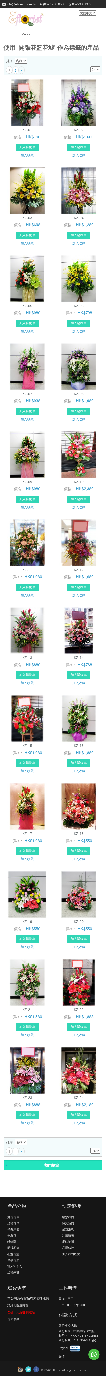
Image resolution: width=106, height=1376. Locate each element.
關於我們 (68, 1223)
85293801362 (81, 4)
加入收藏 (27, 155)
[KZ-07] (27, 366)
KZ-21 (27, 1010)
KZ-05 (27, 306)
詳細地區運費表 (17, 1305)
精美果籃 (13, 1229)
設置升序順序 (31, 61)
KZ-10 (79, 482)
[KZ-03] (27, 190)
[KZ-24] (78, 1070)
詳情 (62, 1356)
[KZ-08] (78, 366)
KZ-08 (79, 394)
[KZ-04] (78, 190)
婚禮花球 (13, 1223)
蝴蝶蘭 (11, 1241)
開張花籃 (13, 1248)
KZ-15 (27, 746)
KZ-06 (79, 306)
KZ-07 (27, 394)
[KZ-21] (27, 982)
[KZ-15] (27, 718)
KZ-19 (27, 922)
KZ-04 (79, 218)
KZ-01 (27, 130)
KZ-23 (27, 1098)
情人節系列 (14, 1266)
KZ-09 (27, 482)
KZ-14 (79, 658)
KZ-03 (27, 218)
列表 (96, 61)
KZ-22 (79, 1010)
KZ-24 (79, 1098)
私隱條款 (68, 1248)
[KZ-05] (27, 278)
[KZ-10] (78, 454)
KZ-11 (27, 570)
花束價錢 (13, 1319)
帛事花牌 (13, 1260)
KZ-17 (27, 834)
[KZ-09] (27, 454)
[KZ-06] (78, 278)
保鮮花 (11, 1235)
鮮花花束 (13, 1217)
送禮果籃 (13, 1272)
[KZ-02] (78, 102)
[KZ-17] (27, 806)
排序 (9, 61)
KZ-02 (79, 130)
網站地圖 (68, 1241)
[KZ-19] (27, 894)
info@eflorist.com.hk (21, 4)
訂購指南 (68, 1235)
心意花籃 (13, 1254)
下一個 (21, 70)
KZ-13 (27, 658)
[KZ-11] (27, 542)
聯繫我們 (68, 1217)
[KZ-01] (27, 102)
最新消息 (68, 1229)
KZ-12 (79, 570)
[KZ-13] (27, 630)
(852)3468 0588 (53, 4)
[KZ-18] (78, 806)
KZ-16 (79, 746)
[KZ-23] (27, 1070)
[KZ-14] (78, 630)
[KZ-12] (78, 542)
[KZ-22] (78, 982)
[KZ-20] (78, 894)
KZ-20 (79, 922)
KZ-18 (79, 834)
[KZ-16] (78, 718)
